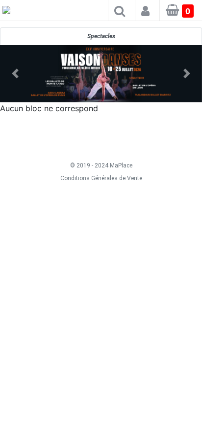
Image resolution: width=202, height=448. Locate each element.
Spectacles (101, 36)
